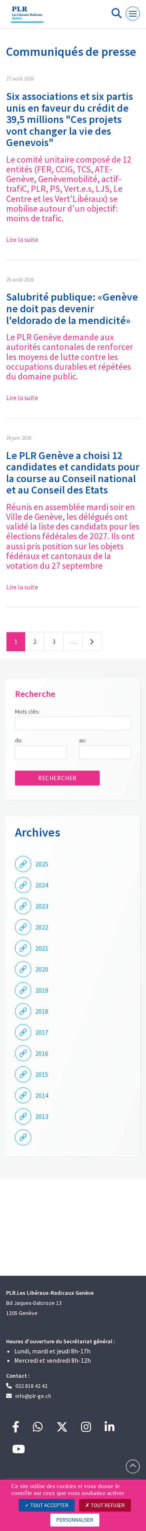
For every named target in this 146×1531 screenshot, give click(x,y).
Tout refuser (107, 1505)
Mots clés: (27, 711)
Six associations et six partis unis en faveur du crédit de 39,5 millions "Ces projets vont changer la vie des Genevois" (69, 119)
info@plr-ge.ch (33, 1396)
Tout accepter (49, 1505)
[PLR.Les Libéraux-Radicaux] (27, 17)
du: (18, 740)
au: (82, 740)
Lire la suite (22, 239)
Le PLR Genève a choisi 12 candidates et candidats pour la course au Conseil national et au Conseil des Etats (73, 473)
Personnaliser (74, 1519)
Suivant (92, 643)
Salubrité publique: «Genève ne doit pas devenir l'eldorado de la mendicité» (72, 308)
